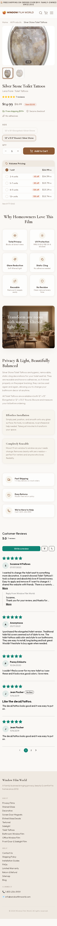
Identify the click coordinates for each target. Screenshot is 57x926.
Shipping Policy (9, 857)
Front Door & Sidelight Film (14, 841)
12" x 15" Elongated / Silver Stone (20, 130)
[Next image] (50, 46)
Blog (4, 880)
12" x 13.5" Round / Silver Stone (19, 138)
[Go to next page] (36, 750)
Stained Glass (8, 807)
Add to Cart (41, 151)
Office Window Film (11, 837)
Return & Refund (9, 872)
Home (5, 22)
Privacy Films (8, 803)
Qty (4, 145)
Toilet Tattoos (8, 830)
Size (4, 125)
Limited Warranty (10, 868)
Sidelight (6, 826)
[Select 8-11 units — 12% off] (6, 189)
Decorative (7, 810)
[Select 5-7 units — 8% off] (6, 183)
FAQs (4, 864)
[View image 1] (7, 73)
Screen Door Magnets (12, 814)
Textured (6, 822)
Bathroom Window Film (13, 834)
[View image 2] (19, 73)
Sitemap (6, 876)
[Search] (40, 12)
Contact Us (7, 853)
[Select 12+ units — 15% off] (6, 196)
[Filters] (45, 548)
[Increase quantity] (18, 151)
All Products (15, 22)
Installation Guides (10, 860)
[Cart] (46, 12)
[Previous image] (7, 46)
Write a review (21, 548)
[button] (8, 97)
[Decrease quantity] (5, 151)
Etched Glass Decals (11, 818)
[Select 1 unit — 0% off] (6, 169)
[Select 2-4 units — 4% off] (6, 176)
